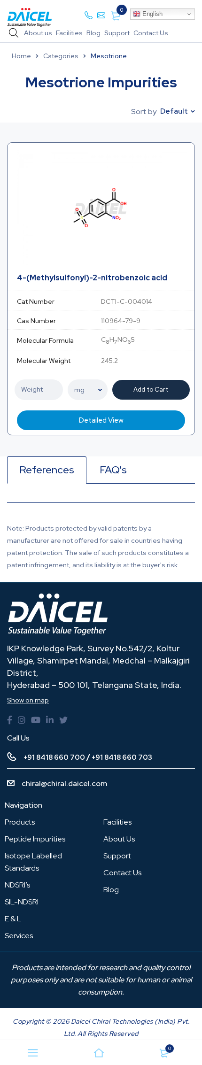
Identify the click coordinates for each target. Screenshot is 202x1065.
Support (117, 33)
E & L (13, 919)
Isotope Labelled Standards (33, 862)
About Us (119, 839)
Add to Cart (150, 390)
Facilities (69, 33)
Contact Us (150, 33)
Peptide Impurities (35, 839)
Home (21, 56)
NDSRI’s (17, 885)
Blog (93, 33)
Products (20, 822)
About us (38, 33)
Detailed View (101, 420)
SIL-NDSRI (22, 902)
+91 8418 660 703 (122, 757)
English (151, 13)
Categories (60, 56)
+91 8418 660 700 (54, 757)
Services (19, 936)
